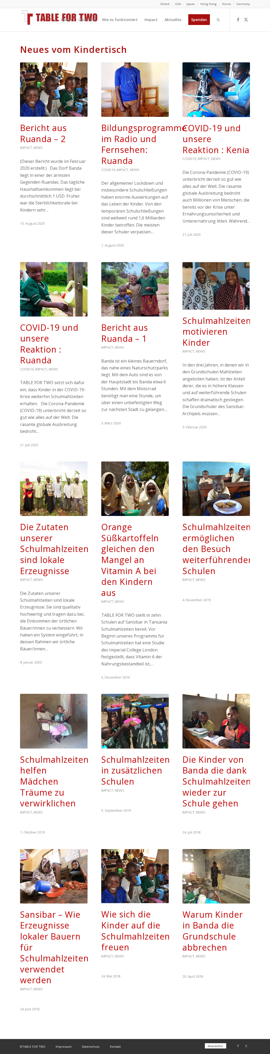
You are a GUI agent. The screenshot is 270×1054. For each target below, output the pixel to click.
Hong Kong (208, 4)
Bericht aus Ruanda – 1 (124, 333)
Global (165, 4)
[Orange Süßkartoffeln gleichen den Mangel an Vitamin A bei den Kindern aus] (135, 488)
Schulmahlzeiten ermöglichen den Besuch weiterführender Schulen (217, 548)
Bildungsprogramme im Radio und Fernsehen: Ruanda (144, 144)
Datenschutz (91, 1046)
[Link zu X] (246, 19)
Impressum (64, 1046)
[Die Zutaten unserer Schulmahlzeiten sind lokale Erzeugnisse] (54, 488)
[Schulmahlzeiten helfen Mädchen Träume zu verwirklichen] (54, 721)
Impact (26, 147)
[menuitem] (165, 4)
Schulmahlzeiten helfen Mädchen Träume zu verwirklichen (54, 781)
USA (178, 4)
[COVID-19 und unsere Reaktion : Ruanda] (54, 289)
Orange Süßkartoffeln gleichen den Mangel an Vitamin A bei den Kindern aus (130, 559)
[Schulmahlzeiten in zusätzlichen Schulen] (135, 721)
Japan (190, 4)
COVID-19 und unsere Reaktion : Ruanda (49, 344)
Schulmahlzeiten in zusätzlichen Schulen (135, 770)
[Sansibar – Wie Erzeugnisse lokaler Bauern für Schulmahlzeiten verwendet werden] (54, 876)
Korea (226, 4)
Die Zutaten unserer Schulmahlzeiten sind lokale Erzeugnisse (54, 548)
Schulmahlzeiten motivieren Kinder (216, 331)
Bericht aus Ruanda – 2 (43, 133)
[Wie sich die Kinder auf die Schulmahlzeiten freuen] (135, 876)
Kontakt (115, 1046)
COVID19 (108, 169)
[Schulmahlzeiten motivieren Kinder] (216, 286)
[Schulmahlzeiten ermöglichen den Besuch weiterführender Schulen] (216, 488)
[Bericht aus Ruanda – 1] (135, 289)
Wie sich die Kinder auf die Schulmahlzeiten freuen (135, 931)
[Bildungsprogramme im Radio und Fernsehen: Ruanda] (135, 89)
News (38, 147)
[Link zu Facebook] (238, 19)
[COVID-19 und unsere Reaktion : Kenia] (216, 89)
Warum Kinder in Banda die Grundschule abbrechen (212, 931)
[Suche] (218, 19)
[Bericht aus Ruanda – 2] (54, 89)
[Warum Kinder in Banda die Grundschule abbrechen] (216, 876)
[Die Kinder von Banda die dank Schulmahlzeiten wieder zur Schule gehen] (216, 721)
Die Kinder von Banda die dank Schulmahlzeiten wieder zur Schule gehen (216, 781)
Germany (243, 4)
